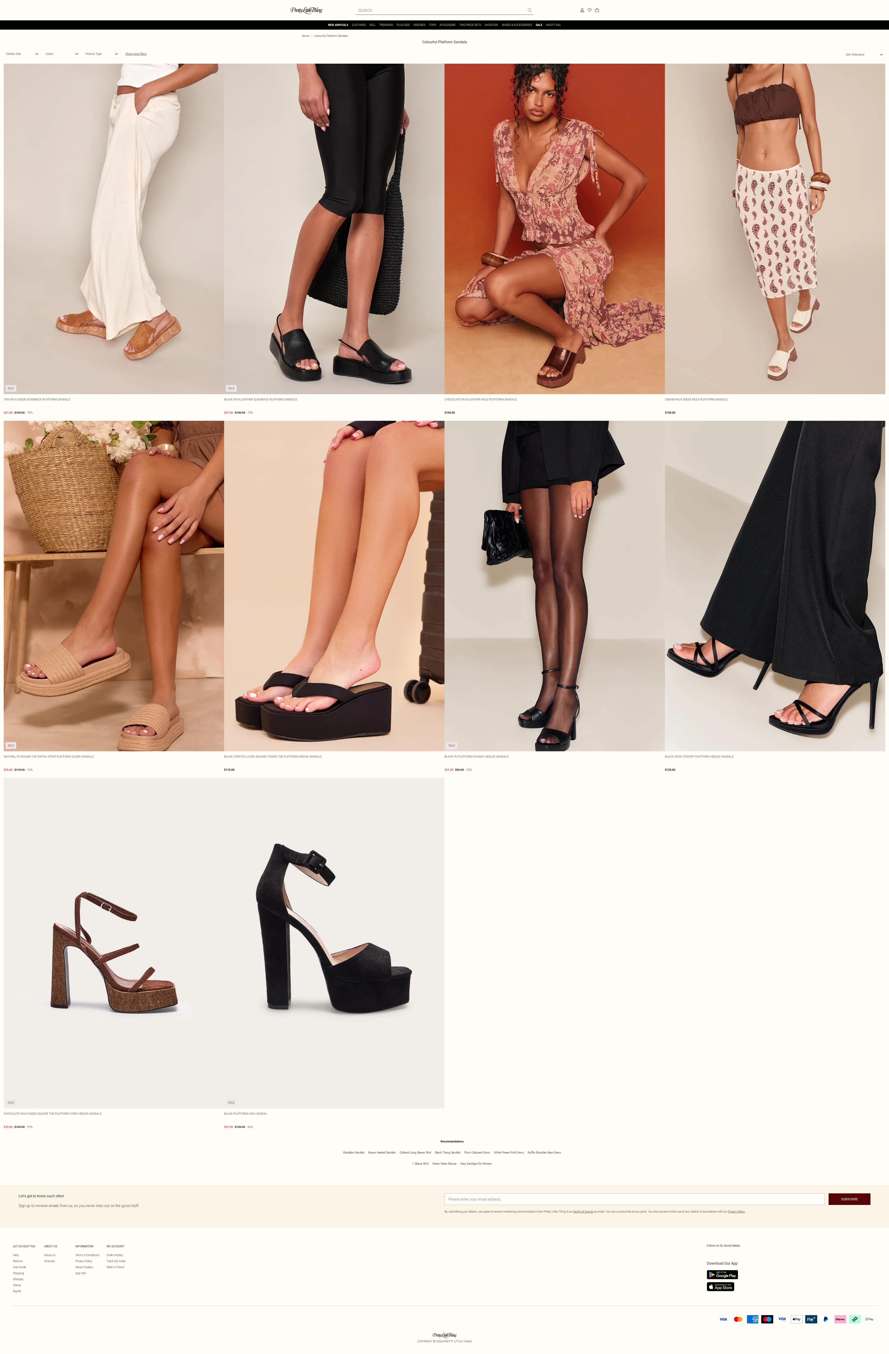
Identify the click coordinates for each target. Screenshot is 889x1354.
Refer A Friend (115, 1267)
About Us (50, 1255)
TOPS (432, 25)
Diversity (49, 1261)
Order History (115, 1255)
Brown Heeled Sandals (382, 1152)
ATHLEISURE (448, 25)
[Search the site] (530, 10)
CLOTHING (359, 25)
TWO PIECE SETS (470, 25)
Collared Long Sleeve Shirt (415, 1152)
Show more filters (136, 54)
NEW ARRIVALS (338, 25)
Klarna (17, 1285)
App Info (80, 1273)
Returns (18, 1261)
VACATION (491, 25)
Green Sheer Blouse (444, 1163)
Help (16, 1255)
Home (305, 35)
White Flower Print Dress (509, 1152)
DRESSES (419, 25)
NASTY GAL (553, 25)
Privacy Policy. (736, 1211)
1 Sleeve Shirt (420, 1163)
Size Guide (19, 1267)
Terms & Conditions (87, 1255)
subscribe (849, 1199)
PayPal (17, 1291)
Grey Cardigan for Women (476, 1163)
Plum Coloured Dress (477, 1152)
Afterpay (18, 1279)
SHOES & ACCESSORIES (517, 25)
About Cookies (84, 1267)
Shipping (18, 1273)
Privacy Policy (83, 1261)
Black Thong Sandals (448, 1152)
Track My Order (116, 1261)
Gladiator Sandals (354, 1152)
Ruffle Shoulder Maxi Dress (544, 1152)
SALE (539, 25)
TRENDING (386, 25)
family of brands (583, 1211)
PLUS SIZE (403, 25)
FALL (372, 25)
